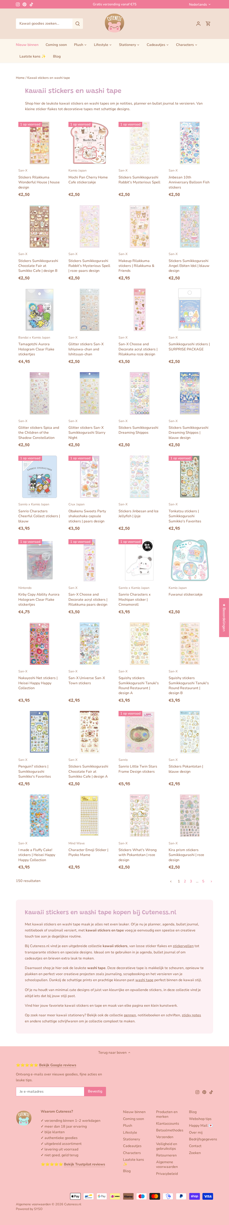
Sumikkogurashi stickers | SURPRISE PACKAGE (189, 343)
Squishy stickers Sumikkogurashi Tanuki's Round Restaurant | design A (139, 682)
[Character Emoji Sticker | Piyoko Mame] (89, 815)
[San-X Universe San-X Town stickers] (89, 643)
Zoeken (195, 1152)
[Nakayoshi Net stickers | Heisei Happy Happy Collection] (39, 643)
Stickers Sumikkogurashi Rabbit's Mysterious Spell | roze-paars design (89, 262)
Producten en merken (167, 1114)
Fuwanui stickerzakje (186, 591)
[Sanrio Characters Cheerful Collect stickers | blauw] (39, 477)
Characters (132, 1152)
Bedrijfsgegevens (203, 1139)
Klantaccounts (167, 1123)
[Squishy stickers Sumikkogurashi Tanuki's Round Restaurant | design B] (190, 643)
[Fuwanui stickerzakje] (190, 560)
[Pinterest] (24, 4)
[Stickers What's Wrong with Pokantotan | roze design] (140, 815)
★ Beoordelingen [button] (224, 617)
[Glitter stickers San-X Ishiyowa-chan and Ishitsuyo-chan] (89, 310)
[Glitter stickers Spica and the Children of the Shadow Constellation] (39, 393)
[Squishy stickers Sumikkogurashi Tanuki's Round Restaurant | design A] (140, 643)
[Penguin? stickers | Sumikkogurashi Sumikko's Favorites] (39, 732)
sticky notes (191, 1015)
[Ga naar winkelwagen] (208, 23)
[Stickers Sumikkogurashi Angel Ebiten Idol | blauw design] (190, 226)
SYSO (38, 1209)
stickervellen (183, 946)
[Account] (198, 23)
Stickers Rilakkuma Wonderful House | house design (39, 179)
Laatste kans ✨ (133, 1162)
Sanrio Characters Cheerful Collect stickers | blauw (39, 512)
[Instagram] (18, 4)
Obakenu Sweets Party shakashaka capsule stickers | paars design (87, 512)
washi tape (144, 980)
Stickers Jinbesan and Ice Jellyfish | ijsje (139, 510)
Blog (127, 1171)
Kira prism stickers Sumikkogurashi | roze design (186, 851)
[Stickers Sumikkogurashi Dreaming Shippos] (140, 393)
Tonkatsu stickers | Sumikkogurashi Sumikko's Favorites (185, 512)
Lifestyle (130, 1132)
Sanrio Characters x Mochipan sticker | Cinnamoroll (135, 596)
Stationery (131, 1139)
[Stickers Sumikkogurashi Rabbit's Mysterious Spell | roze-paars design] (89, 226)
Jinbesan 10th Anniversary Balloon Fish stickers (189, 179)
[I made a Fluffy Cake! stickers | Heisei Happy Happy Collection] (39, 815)
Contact (195, 1145)
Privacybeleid (167, 1173)
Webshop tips (200, 1118)
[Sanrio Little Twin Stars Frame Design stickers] (140, 732)
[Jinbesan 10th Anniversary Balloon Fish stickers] (190, 143)
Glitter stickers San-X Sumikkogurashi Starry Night (86, 429)
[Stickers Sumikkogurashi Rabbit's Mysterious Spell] (140, 143)
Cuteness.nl (72, 1204)
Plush (127, 1125)
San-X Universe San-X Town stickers (86, 677)
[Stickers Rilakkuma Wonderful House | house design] (39, 143)
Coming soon (133, 1118)
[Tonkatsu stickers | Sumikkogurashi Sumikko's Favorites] (190, 477)
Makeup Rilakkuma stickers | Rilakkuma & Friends (136, 262)
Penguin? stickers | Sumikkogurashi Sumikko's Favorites (34, 768)
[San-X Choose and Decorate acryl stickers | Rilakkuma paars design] (89, 560)
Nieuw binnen (134, 1111)
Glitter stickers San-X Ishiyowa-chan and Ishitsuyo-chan (86, 346)
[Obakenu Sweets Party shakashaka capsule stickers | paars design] (89, 477)
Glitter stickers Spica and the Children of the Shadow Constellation (38, 429)
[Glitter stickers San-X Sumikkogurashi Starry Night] (89, 393)
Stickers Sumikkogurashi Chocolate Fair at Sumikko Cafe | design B (38, 262)
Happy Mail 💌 (201, 1125)
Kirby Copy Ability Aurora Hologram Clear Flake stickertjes (38, 596)
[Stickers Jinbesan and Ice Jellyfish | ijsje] (140, 477)
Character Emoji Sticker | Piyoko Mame (88, 849)
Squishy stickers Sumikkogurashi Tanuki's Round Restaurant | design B (189, 682)
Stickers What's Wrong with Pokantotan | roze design (138, 851)
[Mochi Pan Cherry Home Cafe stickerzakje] (89, 143)
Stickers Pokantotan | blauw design (186, 765)
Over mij (196, 1132)
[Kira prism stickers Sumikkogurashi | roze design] (190, 815)
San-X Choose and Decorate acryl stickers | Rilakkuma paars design (87, 596)
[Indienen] (77, 24)
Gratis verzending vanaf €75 (114, 4)
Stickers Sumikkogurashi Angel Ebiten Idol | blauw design (189, 262)
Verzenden (164, 1137)
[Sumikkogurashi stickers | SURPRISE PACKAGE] (190, 310)
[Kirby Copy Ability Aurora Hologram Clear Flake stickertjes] (39, 560)
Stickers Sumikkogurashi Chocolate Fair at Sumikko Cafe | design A (88, 768)
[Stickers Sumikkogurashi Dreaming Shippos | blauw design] (190, 393)
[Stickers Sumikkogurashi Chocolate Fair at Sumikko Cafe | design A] (89, 732)
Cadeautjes (132, 1145)
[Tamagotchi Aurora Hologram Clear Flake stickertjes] (39, 310)
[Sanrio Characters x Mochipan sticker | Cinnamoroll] (140, 560)
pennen (130, 1015)
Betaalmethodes (169, 1130)
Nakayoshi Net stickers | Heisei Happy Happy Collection (37, 680)
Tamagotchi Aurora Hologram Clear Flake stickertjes (36, 346)
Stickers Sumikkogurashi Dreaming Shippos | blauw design (188, 429)
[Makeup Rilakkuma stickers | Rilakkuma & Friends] (140, 226)
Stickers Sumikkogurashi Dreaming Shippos (138, 427)
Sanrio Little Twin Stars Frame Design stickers (138, 765)
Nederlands (198, 4)
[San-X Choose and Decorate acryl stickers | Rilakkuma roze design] (140, 310)
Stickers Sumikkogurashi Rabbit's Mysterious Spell (139, 176)
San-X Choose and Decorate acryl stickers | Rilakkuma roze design (138, 346)
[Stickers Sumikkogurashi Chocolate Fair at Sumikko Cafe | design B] (39, 226)
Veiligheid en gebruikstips (166, 1146)
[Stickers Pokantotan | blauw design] (190, 732)
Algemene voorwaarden (167, 1164)
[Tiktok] (31, 4)
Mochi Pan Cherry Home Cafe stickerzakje (88, 176)
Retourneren (166, 1155)
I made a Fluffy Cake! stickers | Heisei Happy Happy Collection (36, 851)
